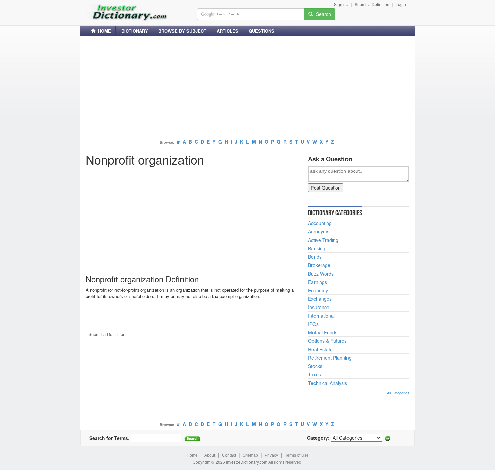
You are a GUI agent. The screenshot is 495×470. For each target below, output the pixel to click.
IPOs (313, 324)
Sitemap (250, 455)
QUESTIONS (261, 31)
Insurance (318, 307)
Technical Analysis (327, 382)
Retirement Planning (330, 357)
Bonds (315, 256)
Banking (316, 248)
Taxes (314, 374)
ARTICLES (227, 31)
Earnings (317, 282)
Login (401, 4)
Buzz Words (321, 273)
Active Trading (323, 240)
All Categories (398, 392)
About (209, 455)
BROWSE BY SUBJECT (182, 31)
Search (322, 14)
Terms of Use (297, 455)
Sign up (341, 4)
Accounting (320, 223)
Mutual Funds (322, 332)
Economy (318, 290)
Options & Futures (327, 340)
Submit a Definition (372, 4)
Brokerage (319, 265)
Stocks (315, 366)
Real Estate (320, 349)
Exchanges (320, 298)
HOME (103, 31)
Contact (229, 455)
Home (192, 455)
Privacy (271, 455)
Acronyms (318, 231)
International (321, 315)
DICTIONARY (134, 31)
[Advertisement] (247, 88)
